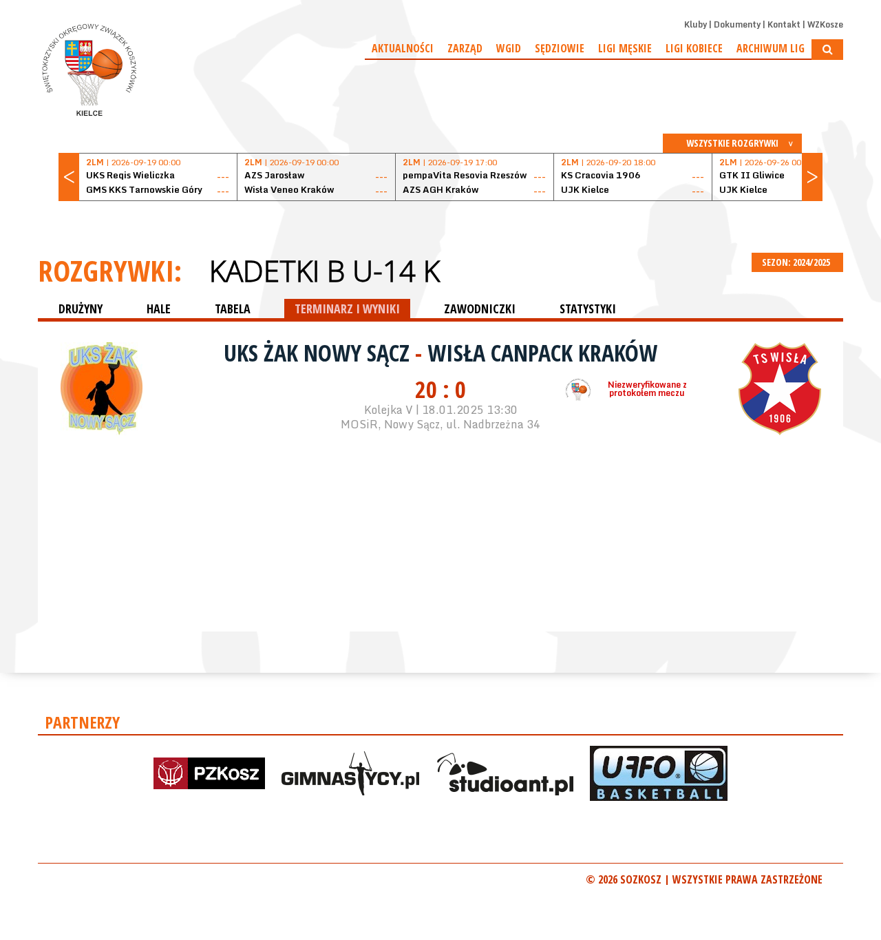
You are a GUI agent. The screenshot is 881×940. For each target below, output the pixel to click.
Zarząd (464, 48)
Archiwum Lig (770, 48)
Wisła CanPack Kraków (542, 352)
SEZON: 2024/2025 (797, 262)
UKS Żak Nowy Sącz (319, 352)
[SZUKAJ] (827, 49)
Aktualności (403, 48)
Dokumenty (737, 24)
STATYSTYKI (588, 308)
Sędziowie (559, 48)
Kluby (695, 24)
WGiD (508, 48)
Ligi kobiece (694, 48)
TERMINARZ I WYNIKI (347, 308)
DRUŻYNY (81, 308)
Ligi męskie (625, 48)
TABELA (233, 308)
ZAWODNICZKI (480, 308)
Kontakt (783, 24)
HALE (159, 308)
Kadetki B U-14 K (324, 271)
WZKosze (825, 24)
